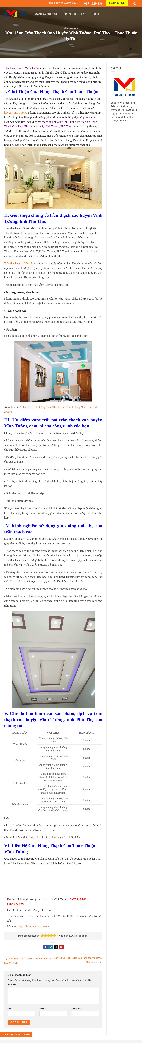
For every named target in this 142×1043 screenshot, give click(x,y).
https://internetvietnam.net (33, 926)
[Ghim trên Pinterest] (61, 947)
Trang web (76, 1009)
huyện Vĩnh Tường (15, 112)
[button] (42, 935)
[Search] (135, 3)
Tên (10, 1009)
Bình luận (12, 985)
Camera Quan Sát (47, 14)
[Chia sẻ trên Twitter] (50, 947)
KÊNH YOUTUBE (116, 3)
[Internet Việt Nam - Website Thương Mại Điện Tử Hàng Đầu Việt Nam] (16, 13)
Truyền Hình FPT (75, 14)
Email (42, 1009)
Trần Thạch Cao (71, 28)
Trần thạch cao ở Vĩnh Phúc (20, 263)
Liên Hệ (95, 14)
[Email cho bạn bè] (56, 947)
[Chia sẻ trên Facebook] (45, 947)
